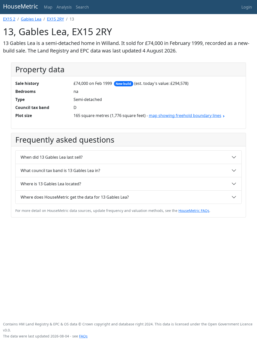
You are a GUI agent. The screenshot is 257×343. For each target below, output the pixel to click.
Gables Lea (31, 19)
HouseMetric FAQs (193, 210)
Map (48, 7)
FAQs (83, 336)
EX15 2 (9, 19)
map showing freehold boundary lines (185, 115)
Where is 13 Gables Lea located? (51, 184)
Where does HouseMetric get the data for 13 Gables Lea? (75, 197)
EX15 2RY (55, 19)
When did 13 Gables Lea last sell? (52, 157)
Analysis (64, 7)
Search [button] (82, 7)
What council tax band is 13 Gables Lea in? (60, 170)
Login (246, 7)
